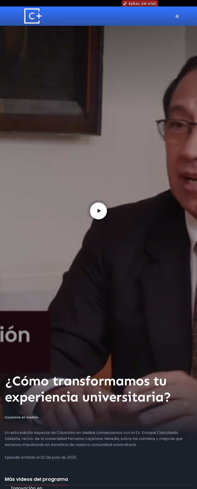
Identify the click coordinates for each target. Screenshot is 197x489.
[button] (177, 16)
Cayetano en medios (21, 417)
